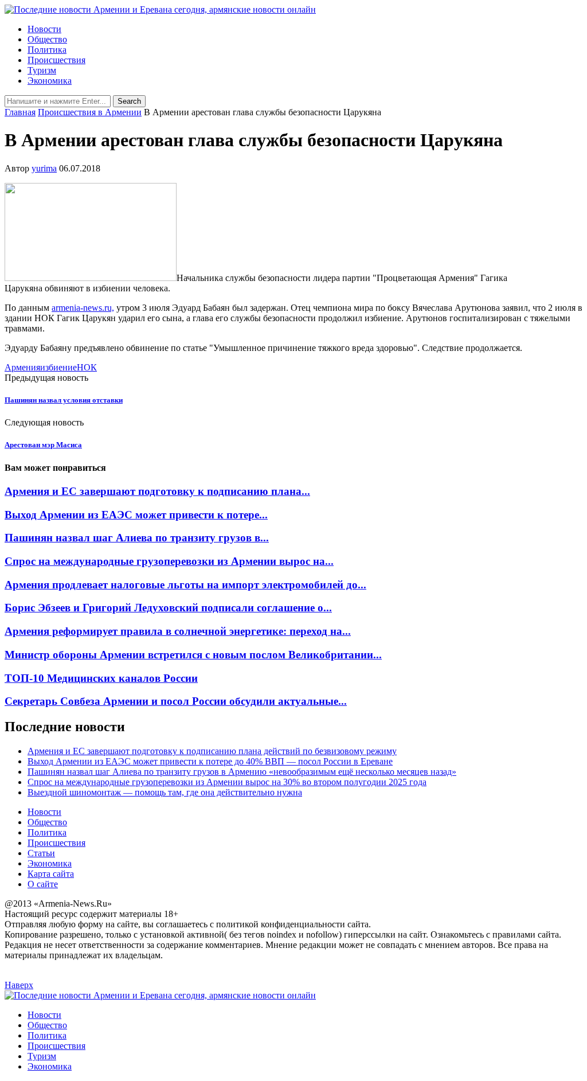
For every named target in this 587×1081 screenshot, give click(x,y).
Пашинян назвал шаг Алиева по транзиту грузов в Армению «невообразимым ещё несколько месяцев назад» (242, 771)
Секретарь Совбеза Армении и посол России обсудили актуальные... (176, 701)
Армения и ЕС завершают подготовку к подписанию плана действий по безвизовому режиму (212, 751)
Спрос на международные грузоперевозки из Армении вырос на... (169, 561)
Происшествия (56, 60)
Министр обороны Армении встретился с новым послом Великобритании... (193, 655)
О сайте (43, 884)
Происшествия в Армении (90, 112)
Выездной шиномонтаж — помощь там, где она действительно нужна (165, 792)
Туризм (42, 70)
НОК (87, 367)
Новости (44, 29)
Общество (47, 39)
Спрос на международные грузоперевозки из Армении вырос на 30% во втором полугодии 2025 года (227, 782)
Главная (20, 112)
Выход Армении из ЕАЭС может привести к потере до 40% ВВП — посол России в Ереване (210, 761)
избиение (58, 367)
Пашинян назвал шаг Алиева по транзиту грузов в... (137, 538)
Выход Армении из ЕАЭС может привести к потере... (136, 515)
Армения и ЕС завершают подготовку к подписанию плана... (157, 491)
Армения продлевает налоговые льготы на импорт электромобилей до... (185, 585)
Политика (47, 49)
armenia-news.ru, (83, 308)
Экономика (50, 80)
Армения (22, 367)
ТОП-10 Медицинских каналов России (101, 678)
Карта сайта (51, 874)
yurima (44, 168)
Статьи (41, 853)
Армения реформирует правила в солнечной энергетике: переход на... (178, 631)
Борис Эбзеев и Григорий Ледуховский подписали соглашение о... (168, 608)
